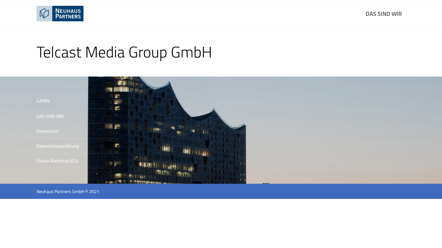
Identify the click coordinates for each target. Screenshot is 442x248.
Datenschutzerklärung (58, 145)
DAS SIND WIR (384, 13)
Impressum (47, 131)
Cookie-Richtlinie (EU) (57, 160)
